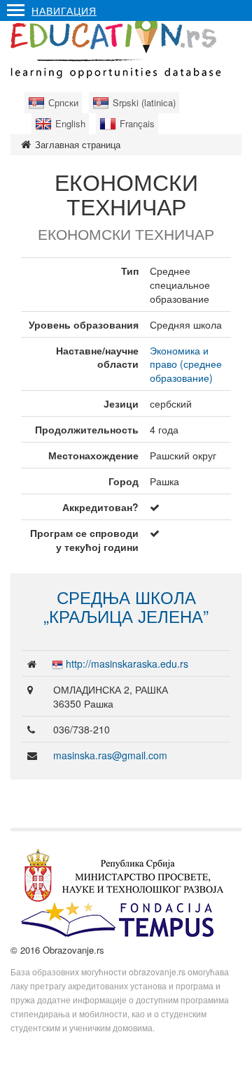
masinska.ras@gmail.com (110, 755)
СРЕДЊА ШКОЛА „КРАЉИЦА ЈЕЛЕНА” (126, 605)
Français (137, 123)
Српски (63, 102)
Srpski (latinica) (144, 102)
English (70, 123)
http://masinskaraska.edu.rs (127, 663)
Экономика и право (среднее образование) (186, 364)
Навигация (64, 10)
